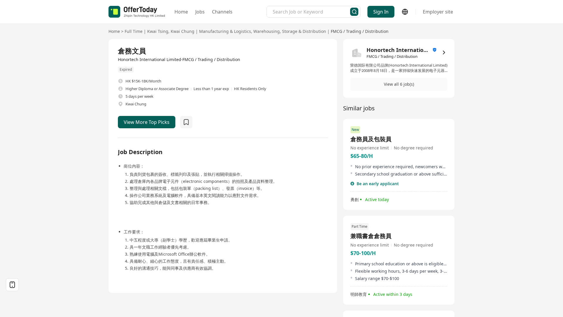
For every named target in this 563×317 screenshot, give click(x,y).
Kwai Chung (182, 31)
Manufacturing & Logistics (225, 31)
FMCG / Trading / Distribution (360, 31)
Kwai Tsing (157, 31)
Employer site (438, 12)
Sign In (381, 12)
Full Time (134, 31)
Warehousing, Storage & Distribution (289, 31)
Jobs (200, 12)
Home (181, 12)
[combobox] (311, 11)
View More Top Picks (146, 122)
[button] (398, 84)
